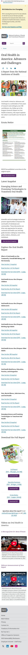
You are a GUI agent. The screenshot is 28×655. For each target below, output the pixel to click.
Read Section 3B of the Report (10, 358)
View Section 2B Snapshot (9, 309)
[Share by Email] (15, 68)
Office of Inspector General (10, 635)
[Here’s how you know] (14, 2)
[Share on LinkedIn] (11, 68)
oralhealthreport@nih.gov (10, 513)
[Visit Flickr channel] (16, 646)
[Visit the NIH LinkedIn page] (7, 646)
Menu (4, 43)
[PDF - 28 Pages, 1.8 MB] (14, 484)
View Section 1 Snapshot (9, 264)
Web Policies (5, 619)
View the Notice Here (9, 175)
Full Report (14, 469)
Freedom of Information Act (10, 628)
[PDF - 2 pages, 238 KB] (14, 497)
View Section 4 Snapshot (9, 375)
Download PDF (14, 476)
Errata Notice (14, 495)
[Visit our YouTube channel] (12, 646)
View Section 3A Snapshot (9, 330)
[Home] (14, 36)
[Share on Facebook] (3, 68)
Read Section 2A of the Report (10, 289)
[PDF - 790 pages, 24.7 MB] (14, 472)
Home (4, 48)
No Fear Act (5, 632)
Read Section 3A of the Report (10, 334)
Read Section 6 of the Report (10, 426)
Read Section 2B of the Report (10, 313)
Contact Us (4, 625)
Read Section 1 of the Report (10, 268)
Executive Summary (14, 482)
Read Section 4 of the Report (10, 379)
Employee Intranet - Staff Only (11, 642)
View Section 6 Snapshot (9, 241)
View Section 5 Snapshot (9, 399)
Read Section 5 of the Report (10, 403)
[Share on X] (7, 68)
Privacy (3, 622)
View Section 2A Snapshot (9, 285)
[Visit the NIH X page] (3, 646)
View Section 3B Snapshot (9, 354)
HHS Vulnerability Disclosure (10, 638)
